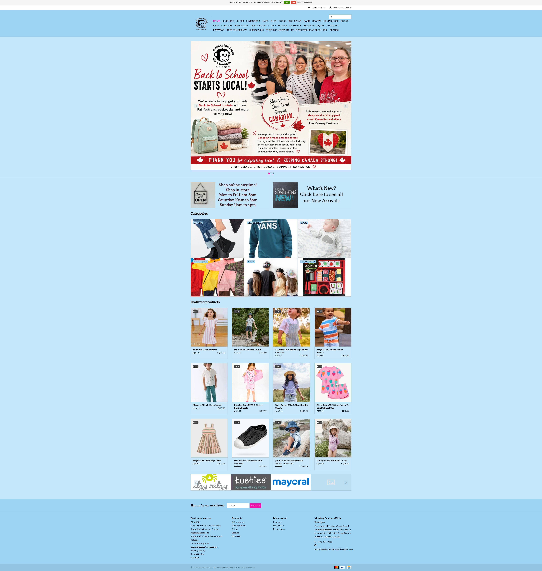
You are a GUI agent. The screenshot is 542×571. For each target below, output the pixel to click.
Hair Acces (241, 25)
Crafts (316, 21)
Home (216, 21)
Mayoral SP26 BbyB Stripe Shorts (330, 351)
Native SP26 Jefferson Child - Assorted (248, 461)
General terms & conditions (204, 547)
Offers (235, 529)
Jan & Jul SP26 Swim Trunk (247, 349)
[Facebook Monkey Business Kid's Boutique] (344, 505)
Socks (282, 21)
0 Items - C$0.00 (319, 7)
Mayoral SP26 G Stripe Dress (207, 460)
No (293, 2)
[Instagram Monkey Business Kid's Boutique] (349, 505)
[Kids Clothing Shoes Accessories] (201, 23)
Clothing (228, 21)
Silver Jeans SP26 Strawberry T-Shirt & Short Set (333, 406)
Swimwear (253, 21)
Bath (307, 21)
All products (238, 522)
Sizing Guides (197, 554)
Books (344, 21)
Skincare (226, 25)
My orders (278, 525)
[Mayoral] (291, 482)
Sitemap (195, 557)
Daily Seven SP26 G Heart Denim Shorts (291, 406)
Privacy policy (198, 550)
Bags (216, 25)
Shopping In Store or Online (205, 529)
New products (239, 525)
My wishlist (279, 529)
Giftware (333, 25)
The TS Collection (277, 30)
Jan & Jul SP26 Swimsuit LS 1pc (332, 460)
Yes (286, 2)
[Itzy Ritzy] (211, 482)
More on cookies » (304, 2)
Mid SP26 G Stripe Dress (205, 349)
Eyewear (218, 30)
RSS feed (236, 536)
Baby (274, 21)
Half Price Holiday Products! (309, 30)
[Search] (331, 16)
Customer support (200, 543)
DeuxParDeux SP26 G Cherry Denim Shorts (248, 406)
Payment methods (200, 533)
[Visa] (342, 567)
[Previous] (196, 106)
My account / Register (342, 7)
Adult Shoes (330, 21)
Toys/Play (295, 21)
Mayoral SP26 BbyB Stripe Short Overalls (291, 351)
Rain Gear (295, 25)
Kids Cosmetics (260, 25)
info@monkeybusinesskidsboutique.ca (333, 549)
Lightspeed (250, 567)
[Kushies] (251, 482)
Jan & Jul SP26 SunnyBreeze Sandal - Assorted (289, 461)
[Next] (346, 106)
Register (277, 522)
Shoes (240, 21)
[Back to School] (271, 105)
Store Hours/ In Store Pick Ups (206, 525)
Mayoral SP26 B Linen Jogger (207, 405)
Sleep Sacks (256, 30)
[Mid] (331, 482)
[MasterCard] (336, 567)
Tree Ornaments (237, 30)
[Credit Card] (348, 567)
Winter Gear (279, 25)
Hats (265, 21)
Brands (334, 30)
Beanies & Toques (314, 25)
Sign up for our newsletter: (208, 505)
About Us (195, 522)
